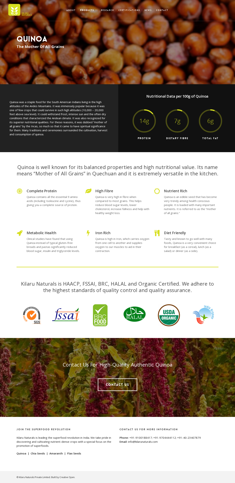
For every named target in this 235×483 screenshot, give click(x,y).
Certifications (129, 10)
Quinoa (21, 453)
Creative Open (67, 477)
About (71, 10)
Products (87, 10)
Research (107, 10)
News (148, 10)
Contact (162, 10)
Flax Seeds (74, 453)
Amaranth (56, 453)
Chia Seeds (38, 453)
